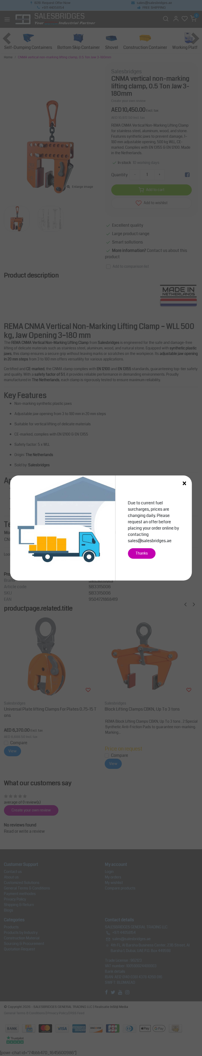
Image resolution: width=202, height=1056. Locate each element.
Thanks (141, 553)
